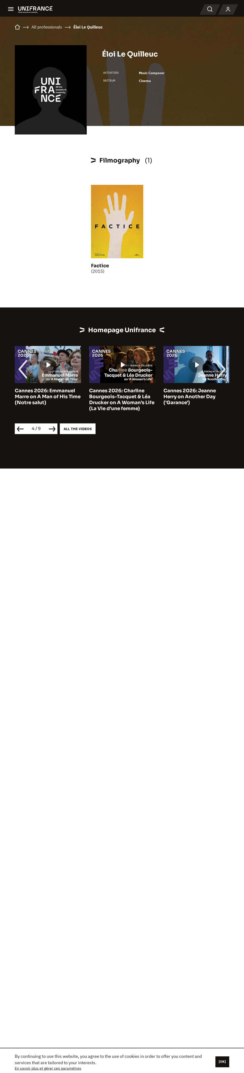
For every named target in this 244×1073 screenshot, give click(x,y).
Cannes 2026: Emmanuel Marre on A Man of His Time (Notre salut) (48, 397)
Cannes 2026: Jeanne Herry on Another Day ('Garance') (189, 397)
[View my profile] (228, 9)
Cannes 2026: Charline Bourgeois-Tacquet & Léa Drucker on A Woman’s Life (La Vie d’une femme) (121, 400)
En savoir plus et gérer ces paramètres (48, 1068)
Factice (100, 266)
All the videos (78, 428)
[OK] (222, 1061)
